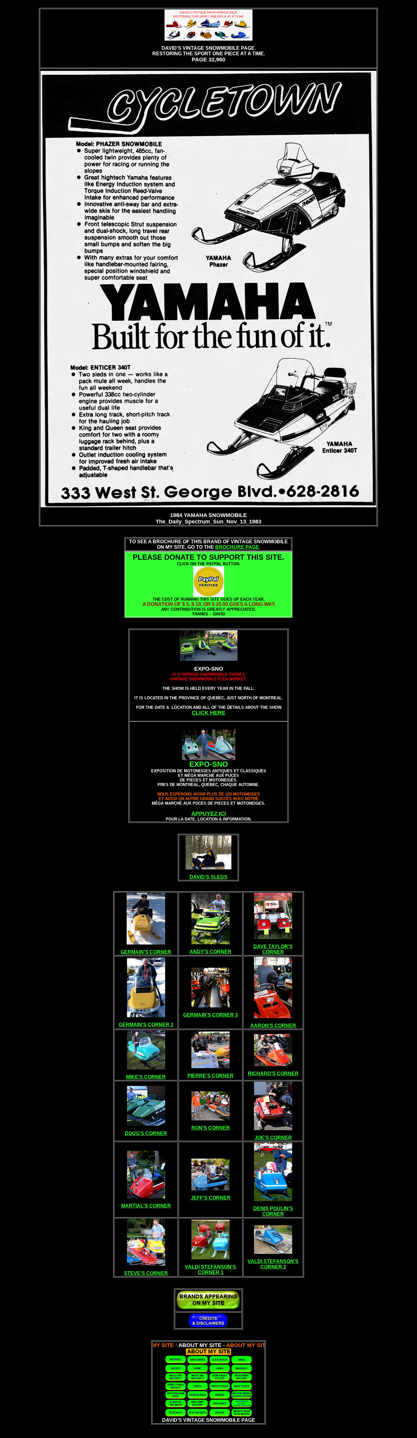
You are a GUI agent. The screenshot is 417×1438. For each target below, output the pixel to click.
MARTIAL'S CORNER (146, 1205)
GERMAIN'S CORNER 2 (146, 1024)
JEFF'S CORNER (210, 1197)
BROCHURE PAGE (237, 547)
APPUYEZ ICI (208, 813)
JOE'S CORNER (273, 1137)
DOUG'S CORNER (146, 1133)
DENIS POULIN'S (273, 1208)
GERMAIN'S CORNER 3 (210, 1015)
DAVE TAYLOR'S (273, 946)
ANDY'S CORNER (210, 951)
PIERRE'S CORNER (210, 1075)
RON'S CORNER (210, 1127)
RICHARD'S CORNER (273, 1073)
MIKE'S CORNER (146, 1076)
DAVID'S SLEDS (208, 876)
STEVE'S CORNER (146, 1273)
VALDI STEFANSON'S (210, 1266)
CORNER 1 (210, 1272)
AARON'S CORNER (273, 1025)
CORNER (273, 952)
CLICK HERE (208, 713)
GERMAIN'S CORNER (146, 952)
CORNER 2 (273, 1266)
